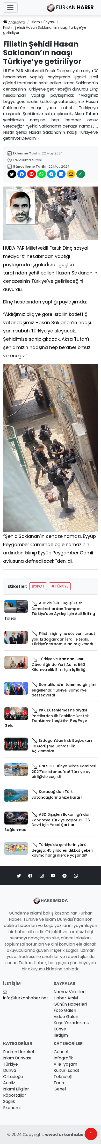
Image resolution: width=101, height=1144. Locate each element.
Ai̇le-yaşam (65, 1064)
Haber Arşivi (66, 998)
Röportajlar (14, 1095)
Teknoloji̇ (63, 1077)
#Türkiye (59, 586)
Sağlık (9, 1101)
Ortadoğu (13, 1077)
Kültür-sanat (67, 1070)
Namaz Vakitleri (69, 992)
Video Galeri (66, 1017)
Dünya (9, 1070)
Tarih (59, 1083)
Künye (60, 1029)
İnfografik (63, 1058)
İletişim (61, 1035)
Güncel (61, 1052)
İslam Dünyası (43, 22)
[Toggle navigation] (10, 7)
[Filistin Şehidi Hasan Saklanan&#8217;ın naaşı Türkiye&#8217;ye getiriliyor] (50, 213)
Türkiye (10, 1064)
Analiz (9, 1083)
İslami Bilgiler (16, 1089)
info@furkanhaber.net (25, 998)
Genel (60, 1089)
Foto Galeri (65, 1010)
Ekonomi (11, 1108)
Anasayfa (16, 22)
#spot (38, 586)
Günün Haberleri (70, 1004)
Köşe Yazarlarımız (72, 1023)
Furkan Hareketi (19, 1052)
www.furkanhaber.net (69, 1135)
